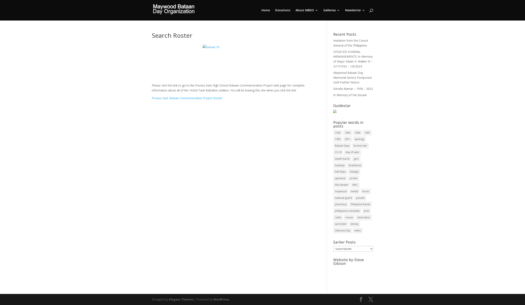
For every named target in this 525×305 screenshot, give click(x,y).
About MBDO (305, 10)
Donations (282, 10)
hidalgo (354, 171)
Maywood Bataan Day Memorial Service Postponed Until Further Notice (352, 77)
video (357, 230)
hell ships (340, 171)
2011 (347, 139)
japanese (340, 178)
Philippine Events (360, 204)
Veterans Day (342, 230)
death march (342, 158)
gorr (356, 158)
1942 (338, 132)
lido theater (341, 185)
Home (265, 10)
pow (366, 211)
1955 (347, 132)
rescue (349, 217)
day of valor (353, 152)
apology (359, 139)
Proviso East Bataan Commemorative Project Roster (187, 98)
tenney (354, 224)
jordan (353, 178)
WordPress (221, 299)
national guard (343, 198)
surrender (341, 224)
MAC (355, 185)
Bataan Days (342, 145)
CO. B (338, 152)
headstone (355, 165)
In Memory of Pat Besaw (350, 95)
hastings (340, 165)
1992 (338, 139)
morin (365, 191)
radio (338, 217)
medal (354, 191)
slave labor (363, 217)
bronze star (360, 145)
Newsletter (353, 10)
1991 (367, 132)
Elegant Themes (181, 299)
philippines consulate (347, 211)
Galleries (329, 10)
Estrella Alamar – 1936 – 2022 (353, 89)
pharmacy (341, 204)
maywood (341, 191)
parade (360, 198)
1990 (357, 132)
